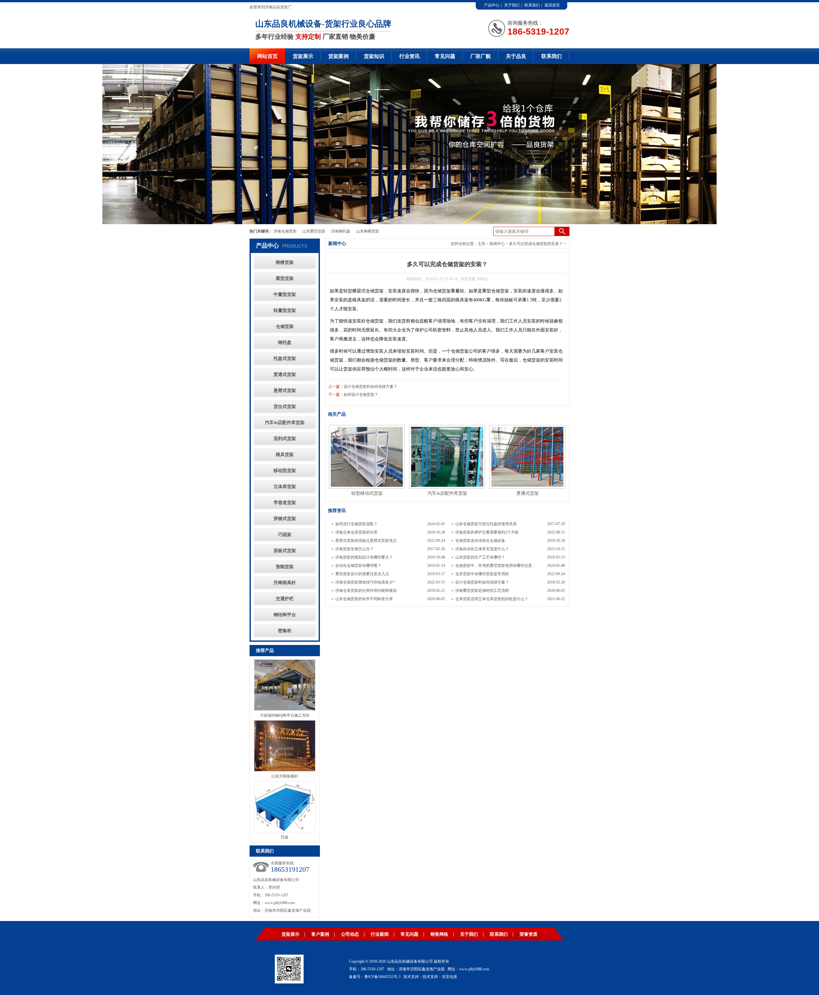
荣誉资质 (528, 934)
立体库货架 (285, 486)
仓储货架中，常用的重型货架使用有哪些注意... (495, 565)
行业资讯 (409, 56)
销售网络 (439, 934)
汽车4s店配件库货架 (285, 422)
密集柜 (284, 630)
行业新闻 (380, 934)
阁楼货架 (285, 262)
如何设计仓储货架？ (361, 394)
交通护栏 (285, 598)
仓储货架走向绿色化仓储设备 (480, 540)
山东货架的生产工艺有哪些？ (480, 557)
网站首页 (267, 56)
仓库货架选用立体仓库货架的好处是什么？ (491, 599)
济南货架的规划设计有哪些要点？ (364, 557)
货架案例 (338, 56)
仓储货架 (285, 326)
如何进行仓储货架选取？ (356, 524)
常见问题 (445, 56)
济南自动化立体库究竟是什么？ (482, 549)
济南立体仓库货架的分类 (356, 532)
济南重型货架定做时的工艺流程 (482, 590)
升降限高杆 (285, 582)
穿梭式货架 (285, 518)
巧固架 (284, 534)
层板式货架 (285, 550)
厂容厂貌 (480, 56)
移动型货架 (285, 470)
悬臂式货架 (285, 390)
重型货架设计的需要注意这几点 (362, 574)
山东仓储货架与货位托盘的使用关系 (486, 524)
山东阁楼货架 (367, 231)
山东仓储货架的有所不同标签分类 (364, 599)
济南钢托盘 (340, 231)
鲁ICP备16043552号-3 (382, 977)
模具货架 (285, 454)
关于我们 (512, 5)
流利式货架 (285, 438)
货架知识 (374, 56)
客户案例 (320, 934)
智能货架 (285, 566)
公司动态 (350, 934)
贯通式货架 (285, 374)
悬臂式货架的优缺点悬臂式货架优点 (366, 540)
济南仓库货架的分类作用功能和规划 (366, 590)
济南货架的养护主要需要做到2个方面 (487, 532)
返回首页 (552, 5)
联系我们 (532, 5)
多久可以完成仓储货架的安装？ (536, 243)
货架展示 (303, 56)
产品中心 (491, 5)
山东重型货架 (313, 231)
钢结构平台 (285, 614)
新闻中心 (497, 243)
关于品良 (516, 56)
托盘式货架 (285, 358)
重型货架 (285, 278)
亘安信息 (449, 977)
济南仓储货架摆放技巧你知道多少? (364, 582)
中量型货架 (285, 294)
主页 (481, 243)
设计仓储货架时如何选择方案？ (370, 386)
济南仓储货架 (285, 231)
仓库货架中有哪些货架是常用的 (482, 574)
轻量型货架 (285, 310)
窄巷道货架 (285, 502)
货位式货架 (285, 406)
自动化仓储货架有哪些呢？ (358, 565)
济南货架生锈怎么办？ (354, 549)
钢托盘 (284, 342)
